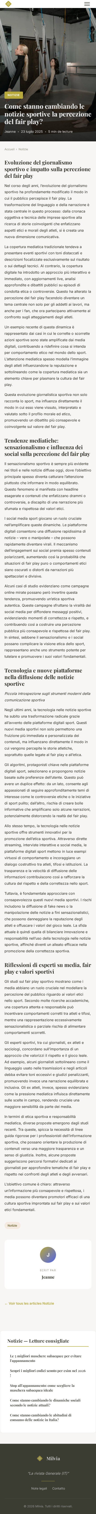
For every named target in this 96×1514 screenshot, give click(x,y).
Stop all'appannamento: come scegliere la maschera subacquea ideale (42, 1387)
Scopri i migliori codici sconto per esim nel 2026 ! (48, 1373)
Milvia (53, 1458)
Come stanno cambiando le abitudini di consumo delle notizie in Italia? (40, 1417)
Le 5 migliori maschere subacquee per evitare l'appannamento (45, 1358)
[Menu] (87, 4)
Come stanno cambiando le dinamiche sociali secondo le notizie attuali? (45, 1402)
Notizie (14, 95)
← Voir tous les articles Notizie (29, 1303)
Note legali (39, 1488)
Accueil (9, 149)
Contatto (58, 1488)
